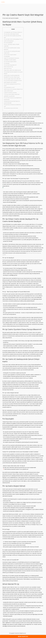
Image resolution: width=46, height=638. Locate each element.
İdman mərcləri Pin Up (8, 66)
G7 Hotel (15, 633)
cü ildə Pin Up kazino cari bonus (10, 92)
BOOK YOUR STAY (23, 636)
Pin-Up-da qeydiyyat (8, 42)
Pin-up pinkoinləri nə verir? (9, 87)
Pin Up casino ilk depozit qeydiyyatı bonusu (13, 80)
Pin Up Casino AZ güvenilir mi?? (10, 65)
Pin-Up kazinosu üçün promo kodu (11, 108)
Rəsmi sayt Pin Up (7, 68)
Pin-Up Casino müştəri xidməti (10, 54)
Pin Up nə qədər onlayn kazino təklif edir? (12, 78)
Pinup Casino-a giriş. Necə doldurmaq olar (12, 70)
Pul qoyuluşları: (7, 56)
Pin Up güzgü (6, 63)
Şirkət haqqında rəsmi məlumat (10, 82)
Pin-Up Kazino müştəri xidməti (10, 61)
